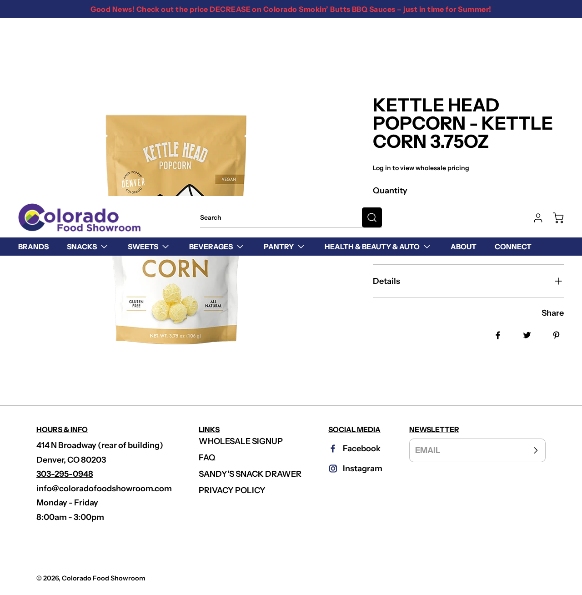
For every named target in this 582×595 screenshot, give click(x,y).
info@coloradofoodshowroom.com (104, 489)
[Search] (372, 217)
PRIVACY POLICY (232, 490)
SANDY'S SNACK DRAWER (250, 474)
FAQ (207, 458)
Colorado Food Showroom (104, 578)
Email (428, 450)
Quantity (390, 191)
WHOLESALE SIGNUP (241, 441)
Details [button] (386, 281)
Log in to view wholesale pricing (421, 168)
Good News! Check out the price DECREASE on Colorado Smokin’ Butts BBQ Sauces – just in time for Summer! (290, 9)
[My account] (534, 218)
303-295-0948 (64, 474)
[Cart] (554, 218)
